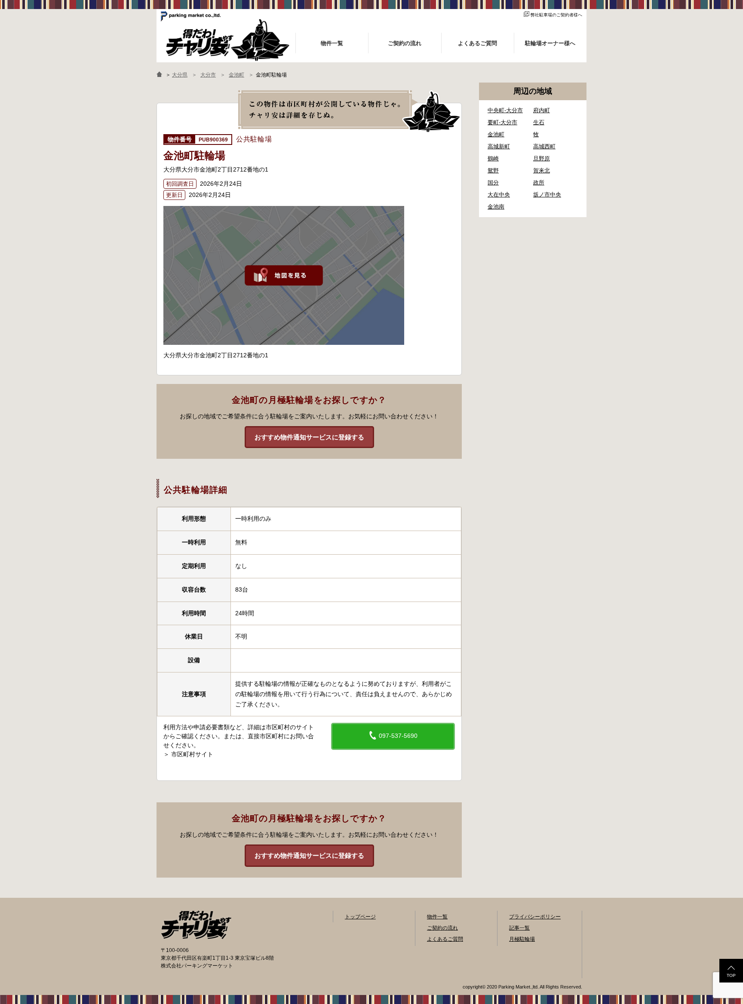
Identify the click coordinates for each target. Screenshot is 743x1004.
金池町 (496, 134)
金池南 (496, 206)
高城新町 (499, 146)
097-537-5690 (397, 735)
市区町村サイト (192, 754)
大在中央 (499, 194)
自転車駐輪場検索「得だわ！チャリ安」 (196, 925)
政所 (538, 182)
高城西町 (544, 146)
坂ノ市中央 (547, 194)
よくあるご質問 (445, 939)
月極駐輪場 (522, 939)
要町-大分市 (502, 122)
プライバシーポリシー (535, 917)
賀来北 (541, 170)
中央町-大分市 (505, 110)
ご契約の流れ (442, 928)
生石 (538, 122)
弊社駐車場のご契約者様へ (556, 14)
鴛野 (493, 170)
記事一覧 (519, 928)
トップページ (360, 917)
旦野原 (541, 158)
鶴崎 (493, 158)
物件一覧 (437, 917)
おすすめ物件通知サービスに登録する (309, 437)
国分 (493, 182)
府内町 (541, 110)
